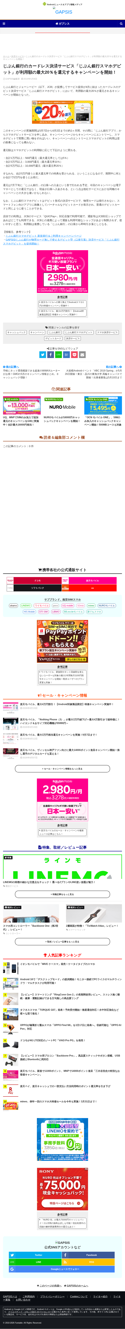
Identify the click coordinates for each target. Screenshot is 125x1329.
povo (55, 605)
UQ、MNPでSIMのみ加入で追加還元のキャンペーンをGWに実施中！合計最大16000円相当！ (21, 421)
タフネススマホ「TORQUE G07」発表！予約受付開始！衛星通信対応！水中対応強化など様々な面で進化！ (69, 1012)
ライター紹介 (100, 1296)
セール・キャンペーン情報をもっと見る (63, 769)
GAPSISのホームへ (77, 1285)
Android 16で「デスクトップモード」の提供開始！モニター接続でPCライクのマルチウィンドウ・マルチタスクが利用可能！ (71, 981)
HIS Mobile (29, 611)
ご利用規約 (29, 1296)
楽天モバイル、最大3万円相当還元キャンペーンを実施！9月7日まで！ (58, 734)
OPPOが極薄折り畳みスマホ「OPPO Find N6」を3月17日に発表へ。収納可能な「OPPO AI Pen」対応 (70, 1027)
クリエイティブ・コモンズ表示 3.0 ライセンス (29, 1312)
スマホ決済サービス (107, 332)
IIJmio (81, 605)
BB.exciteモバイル (73, 611)
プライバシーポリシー (52, 1296)
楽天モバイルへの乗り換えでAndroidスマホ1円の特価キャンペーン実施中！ (61, 304)
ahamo (13, 605)
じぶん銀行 (54, 332)
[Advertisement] (62, 45)
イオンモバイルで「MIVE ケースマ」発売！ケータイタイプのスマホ (57, 964)
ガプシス (64, 23)
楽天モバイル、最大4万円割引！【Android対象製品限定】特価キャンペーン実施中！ (61, 313)
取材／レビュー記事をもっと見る (63, 941)
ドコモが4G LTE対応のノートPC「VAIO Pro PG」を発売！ (53, 1040)
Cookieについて (79, 1296)
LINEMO (25, 605)
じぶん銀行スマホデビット (78, 332)
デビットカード (53, 338)
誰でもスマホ (94, 611)
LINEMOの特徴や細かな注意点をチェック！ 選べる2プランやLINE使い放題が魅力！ (49, 882)
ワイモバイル (42, 605)
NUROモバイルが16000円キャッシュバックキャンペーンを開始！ (62, 419)
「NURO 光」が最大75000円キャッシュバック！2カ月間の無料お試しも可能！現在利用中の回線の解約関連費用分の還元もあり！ (62, 1223)
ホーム (6, 56)
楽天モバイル (92, 580)
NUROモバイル (107, 605)
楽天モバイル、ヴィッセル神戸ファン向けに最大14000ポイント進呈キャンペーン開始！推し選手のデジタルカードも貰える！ (70, 752)
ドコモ (37, 580)
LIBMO (55, 611)
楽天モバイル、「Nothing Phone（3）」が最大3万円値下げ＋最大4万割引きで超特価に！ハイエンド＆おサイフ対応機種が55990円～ (70, 721)
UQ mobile (67, 605)
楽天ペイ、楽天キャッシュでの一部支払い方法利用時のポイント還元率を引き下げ (65, 1086)
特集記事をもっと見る (63, 894)
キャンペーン (37, 332)
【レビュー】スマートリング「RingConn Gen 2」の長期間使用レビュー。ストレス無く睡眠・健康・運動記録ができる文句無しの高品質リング (70, 996)
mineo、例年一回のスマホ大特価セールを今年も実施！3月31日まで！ (58, 1101)
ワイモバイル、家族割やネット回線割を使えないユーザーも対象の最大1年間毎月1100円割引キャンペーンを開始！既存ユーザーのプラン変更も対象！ (61, 677)
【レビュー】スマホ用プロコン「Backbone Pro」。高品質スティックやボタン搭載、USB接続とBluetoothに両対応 (70, 1057)
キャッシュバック (16, 332)
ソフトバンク (37, 588)
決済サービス (17, 56)
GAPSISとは (10, 1296)
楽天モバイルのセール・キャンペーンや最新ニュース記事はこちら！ (61, 832)
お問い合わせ (23, 1299)
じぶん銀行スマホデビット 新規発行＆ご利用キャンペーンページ (44, 235)
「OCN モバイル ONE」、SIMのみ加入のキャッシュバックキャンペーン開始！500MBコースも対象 (102, 421)
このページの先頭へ (51, 1285)
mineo (91, 605)
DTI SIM (43, 611)
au (92, 588)
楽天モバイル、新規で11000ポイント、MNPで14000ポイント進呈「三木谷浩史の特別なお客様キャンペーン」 (70, 1073)
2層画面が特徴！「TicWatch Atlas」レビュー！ (92, 926)
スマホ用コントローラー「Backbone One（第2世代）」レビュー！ (30, 928)
